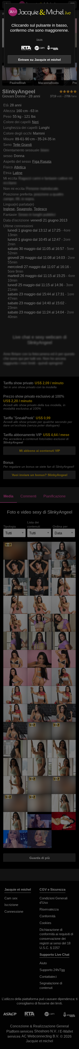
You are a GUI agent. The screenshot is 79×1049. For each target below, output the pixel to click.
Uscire (39, 39)
